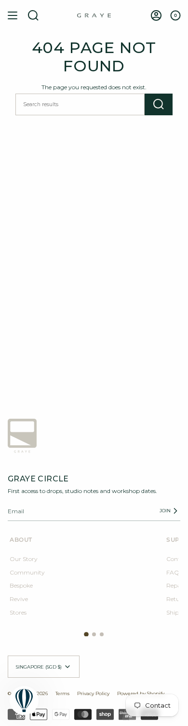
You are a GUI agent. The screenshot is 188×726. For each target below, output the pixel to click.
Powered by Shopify (140, 693)
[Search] (159, 104)
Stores (18, 612)
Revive (19, 599)
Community (27, 572)
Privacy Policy (93, 693)
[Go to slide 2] (94, 634)
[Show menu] (12, 15)
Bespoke (21, 585)
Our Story (24, 558)
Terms (62, 693)
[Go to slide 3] (102, 634)
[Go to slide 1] (86, 634)
